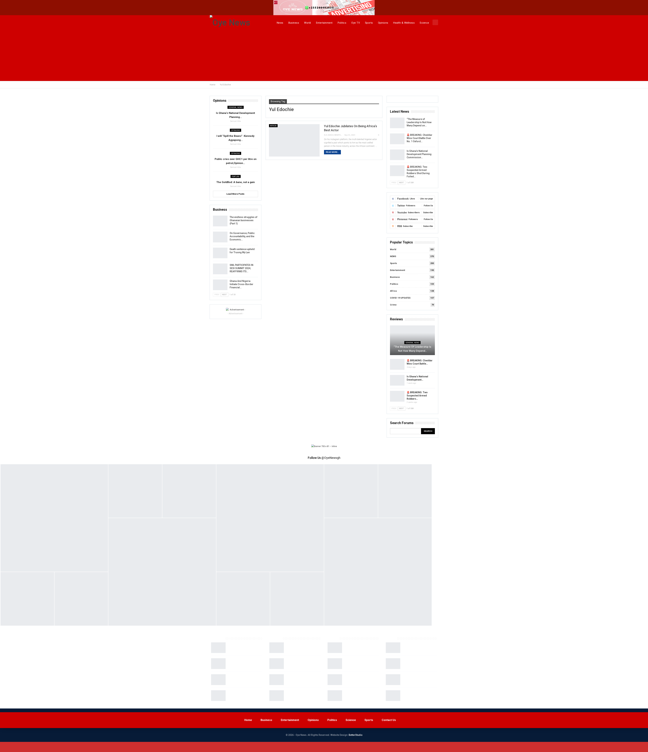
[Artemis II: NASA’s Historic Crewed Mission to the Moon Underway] (218, 647)
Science (424, 22)
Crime (393, 304)
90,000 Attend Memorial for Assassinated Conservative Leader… (301, 679)
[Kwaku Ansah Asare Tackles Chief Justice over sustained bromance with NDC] (276, 647)
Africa (273, 126)
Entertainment (324, 22)
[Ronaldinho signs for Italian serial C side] (335, 679)
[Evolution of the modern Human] (218, 663)
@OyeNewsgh (330, 457)
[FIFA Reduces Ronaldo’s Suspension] (335, 695)
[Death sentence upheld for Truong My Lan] (220, 253)
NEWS (393, 256)
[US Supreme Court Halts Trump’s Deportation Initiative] (276, 695)
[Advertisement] (324, 55)
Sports (369, 22)
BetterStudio (355, 735)
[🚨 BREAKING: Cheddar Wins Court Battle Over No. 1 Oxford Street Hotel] (397, 138)
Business (293, 22)
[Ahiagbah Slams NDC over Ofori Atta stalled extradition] (276, 663)
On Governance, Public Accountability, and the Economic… (242, 236)
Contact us (389, 720)
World (307, 22)
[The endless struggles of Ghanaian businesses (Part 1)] (220, 221)
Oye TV (355, 22)
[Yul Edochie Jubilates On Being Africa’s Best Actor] (294, 140)
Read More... (332, 152)
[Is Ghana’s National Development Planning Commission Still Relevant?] (397, 154)
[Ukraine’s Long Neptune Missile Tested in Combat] (218, 679)
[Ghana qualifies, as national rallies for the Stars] (335, 647)
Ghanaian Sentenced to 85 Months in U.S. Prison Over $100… (417, 647)
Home (248, 720)
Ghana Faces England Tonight (360, 659)
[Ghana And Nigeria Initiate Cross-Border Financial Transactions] (220, 285)
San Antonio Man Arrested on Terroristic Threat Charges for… (418, 679)
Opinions (383, 22)
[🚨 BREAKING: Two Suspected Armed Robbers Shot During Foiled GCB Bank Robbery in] (397, 170)
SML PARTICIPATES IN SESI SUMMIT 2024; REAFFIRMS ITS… (241, 268)
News (280, 22)
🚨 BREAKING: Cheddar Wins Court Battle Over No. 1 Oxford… (419, 138)
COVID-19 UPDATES (400, 298)
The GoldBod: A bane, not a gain (235, 182)
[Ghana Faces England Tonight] (335, 663)
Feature (235, 176)
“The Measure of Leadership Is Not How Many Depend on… (419, 122)
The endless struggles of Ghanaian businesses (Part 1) (243, 220)
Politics (342, 22)
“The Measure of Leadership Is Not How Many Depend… (412, 348)
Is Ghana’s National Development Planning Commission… (419, 154)
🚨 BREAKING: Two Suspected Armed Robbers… (417, 395)
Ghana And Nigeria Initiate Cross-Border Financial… (241, 284)
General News (412, 343)
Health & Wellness (404, 22)
